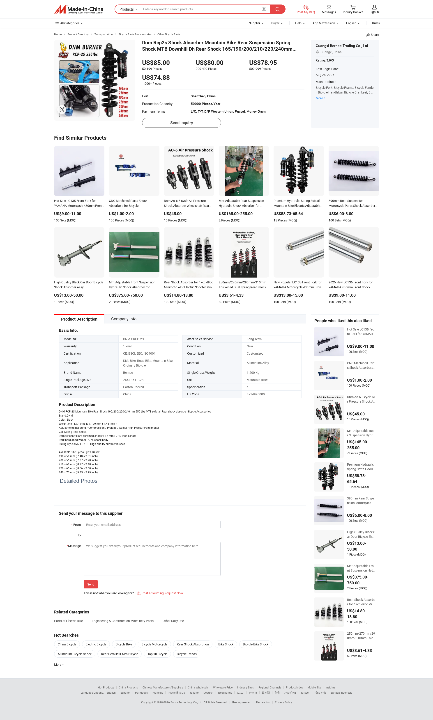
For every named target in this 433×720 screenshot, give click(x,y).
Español (125, 692)
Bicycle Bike (124, 644)
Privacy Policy (283, 702)
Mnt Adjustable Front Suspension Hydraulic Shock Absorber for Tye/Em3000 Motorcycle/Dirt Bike (361, 568)
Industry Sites (245, 687)
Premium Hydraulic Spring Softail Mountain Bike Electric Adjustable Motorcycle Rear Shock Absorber (361, 466)
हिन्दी (277, 692)
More (319, 98)
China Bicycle (67, 644)
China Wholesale (198, 687)
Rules (376, 23)
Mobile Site (314, 687)
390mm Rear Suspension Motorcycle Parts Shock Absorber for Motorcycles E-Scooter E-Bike (360, 500)
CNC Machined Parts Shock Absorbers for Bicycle (361, 365)
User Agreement (241, 702)
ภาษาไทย (290, 692)
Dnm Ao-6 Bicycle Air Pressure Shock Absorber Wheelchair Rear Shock (361, 399)
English (111, 692)
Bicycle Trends (187, 654)
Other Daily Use (173, 621)
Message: (74, 546)
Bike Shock (225, 644)
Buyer (275, 23)
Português (141, 692)
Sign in (374, 12)
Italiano (194, 692)
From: (76, 524)
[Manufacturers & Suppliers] (78, 9)
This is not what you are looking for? (109, 593)
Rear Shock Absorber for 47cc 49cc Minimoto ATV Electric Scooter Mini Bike (361, 601)
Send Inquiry (181, 122)
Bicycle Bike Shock (255, 644)
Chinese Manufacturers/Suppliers (163, 687)
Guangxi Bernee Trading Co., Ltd (342, 45)
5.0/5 (330, 60)
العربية (240, 692)
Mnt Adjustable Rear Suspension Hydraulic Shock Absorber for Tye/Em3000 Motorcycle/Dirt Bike (361, 432)
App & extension (324, 23)
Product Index (294, 687)
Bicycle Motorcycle (154, 644)
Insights (330, 687)
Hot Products (106, 687)
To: (79, 535)
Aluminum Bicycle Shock (75, 654)
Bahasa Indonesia (341, 692)
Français (157, 692)
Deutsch (208, 692)
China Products (128, 687)
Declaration (263, 702)
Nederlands (225, 692)
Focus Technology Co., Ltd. (187, 702)
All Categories (69, 23)
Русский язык (176, 692)
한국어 (253, 692)
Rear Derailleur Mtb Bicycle (119, 654)
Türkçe (305, 692)
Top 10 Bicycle (157, 654)
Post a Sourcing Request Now (160, 593)
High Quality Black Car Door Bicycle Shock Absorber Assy (361, 534)
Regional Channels (269, 687)
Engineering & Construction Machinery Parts (123, 621)
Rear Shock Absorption (193, 644)
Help (298, 23)
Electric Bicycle (96, 644)
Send (90, 584)
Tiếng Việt (319, 692)
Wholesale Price (223, 687)
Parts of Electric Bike (68, 621)
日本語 (266, 692)
